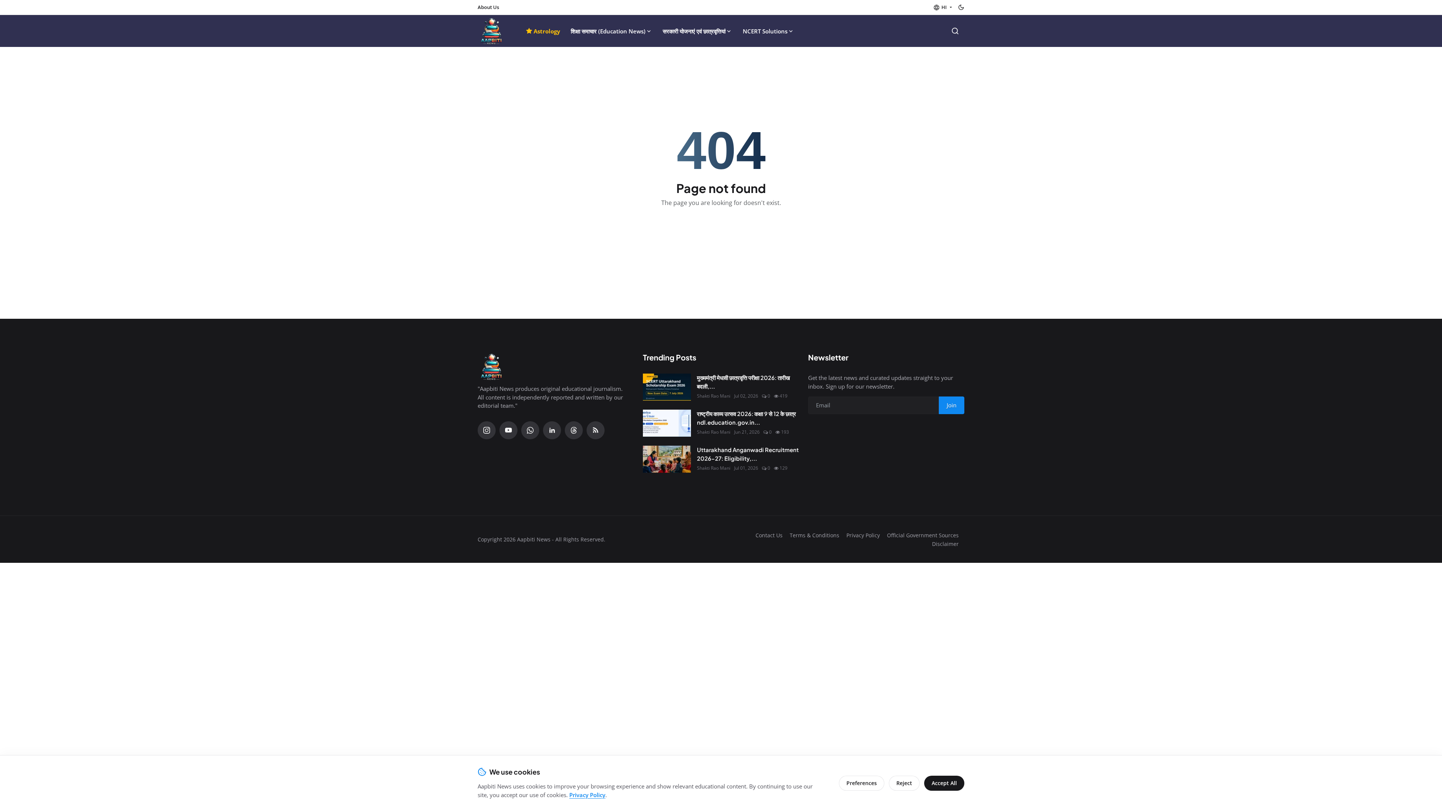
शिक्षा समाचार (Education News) (608, 31)
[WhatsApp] (530, 430)
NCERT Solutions (765, 31)
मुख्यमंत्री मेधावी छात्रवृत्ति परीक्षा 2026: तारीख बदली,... (743, 382)
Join (951, 405)
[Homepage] (492, 31)
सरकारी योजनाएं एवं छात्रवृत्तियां (694, 31)
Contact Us (769, 535)
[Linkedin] (552, 430)
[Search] (955, 31)
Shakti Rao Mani (713, 396)
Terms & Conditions (814, 535)
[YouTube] (508, 430)
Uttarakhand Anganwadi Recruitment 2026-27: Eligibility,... (748, 454)
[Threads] (574, 430)
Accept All (944, 783)
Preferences (861, 783)
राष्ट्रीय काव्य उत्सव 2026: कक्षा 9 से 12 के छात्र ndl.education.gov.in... (746, 418)
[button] (942, 7)
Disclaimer (945, 543)
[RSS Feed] (596, 430)
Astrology (547, 31)
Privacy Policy (863, 535)
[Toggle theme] (961, 7)
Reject (904, 783)
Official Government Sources (923, 535)
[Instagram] (487, 430)
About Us (488, 7)
